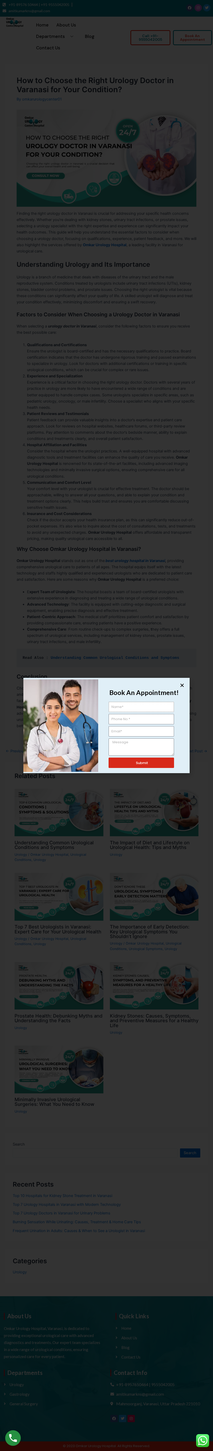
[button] (182, 685)
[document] (106, 725)
